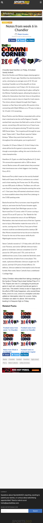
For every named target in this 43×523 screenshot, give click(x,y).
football (19, 359)
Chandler (12, 359)
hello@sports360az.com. (10, 503)
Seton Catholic (13, 363)
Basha (5, 359)
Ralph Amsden (23, 34)
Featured (5, 22)
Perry (5, 363)
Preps (10, 22)
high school (35, 359)
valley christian (25, 363)
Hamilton (26, 359)
